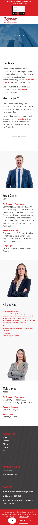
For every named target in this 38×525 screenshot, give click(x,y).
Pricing (5, 444)
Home (5, 437)
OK (12, 520)
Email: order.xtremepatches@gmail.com (20, 1)
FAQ (4, 450)
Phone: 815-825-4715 (20, 3)
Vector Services (8, 471)
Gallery (5, 447)
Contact (6, 454)
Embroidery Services (10, 474)
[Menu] (34, 19)
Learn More (23, 520)
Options (6, 440)
